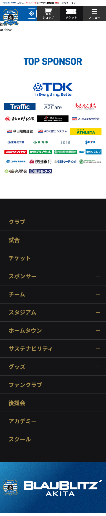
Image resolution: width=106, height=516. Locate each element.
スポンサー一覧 (67, 3)
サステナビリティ (30, 348)
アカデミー (22, 421)
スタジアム (22, 312)
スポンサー (22, 276)
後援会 (16, 403)
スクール (19, 439)
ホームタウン (25, 330)
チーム (16, 294)
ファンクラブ (25, 384)
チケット (19, 258)
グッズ (16, 366)
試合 (14, 240)
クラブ (16, 222)
